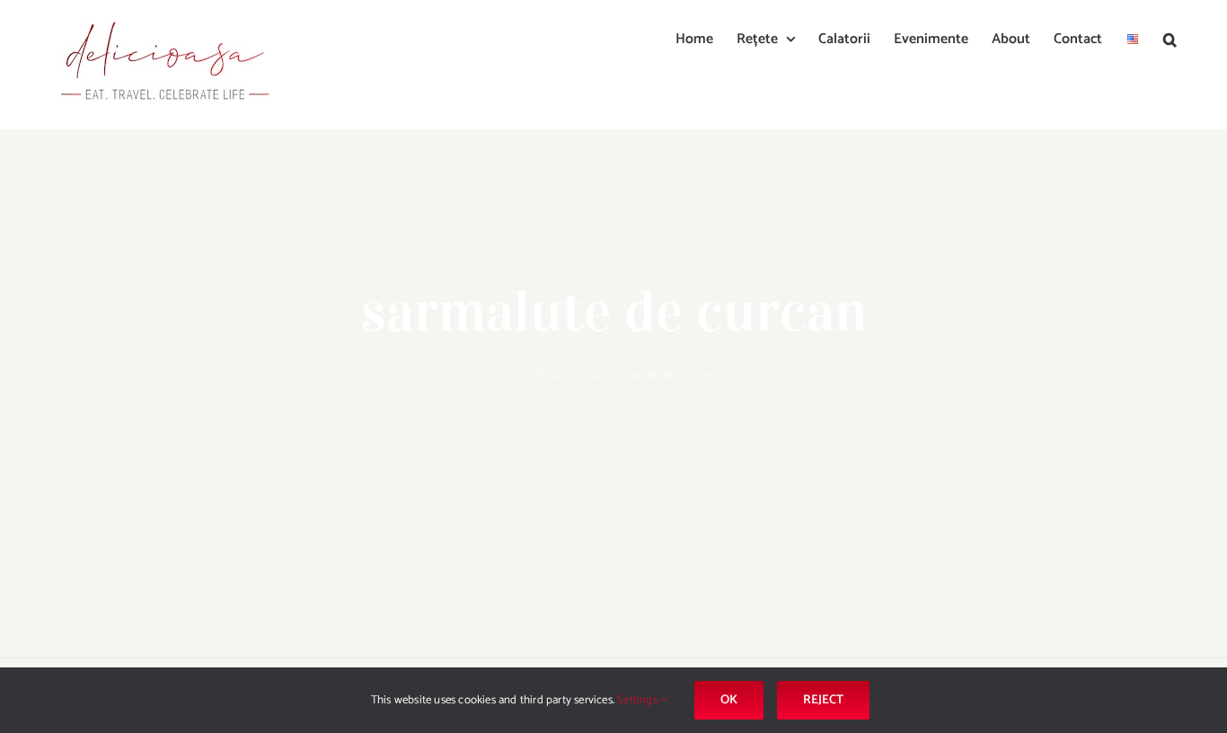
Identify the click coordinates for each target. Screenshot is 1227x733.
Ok (728, 700)
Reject (823, 700)
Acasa (586, 376)
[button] (1170, 37)
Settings (638, 700)
